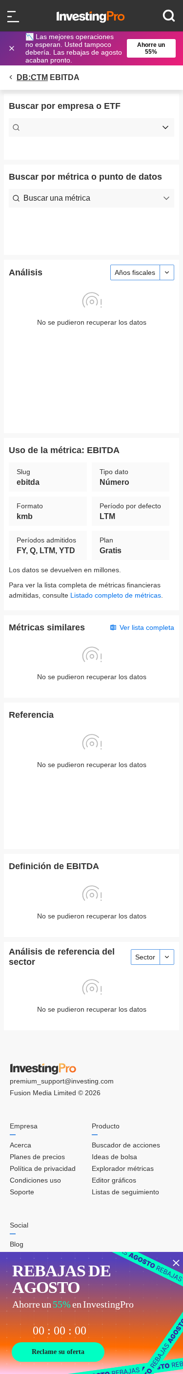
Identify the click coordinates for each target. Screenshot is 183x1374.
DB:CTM (32, 77)
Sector (145, 957)
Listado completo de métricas (115, 595)
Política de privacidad (43, 1168)
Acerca (20, 1145)
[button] (97, 48)
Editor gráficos (114, 1180)
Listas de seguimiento (125, 1192)
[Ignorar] (13, 48)
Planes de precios (37, 1157)
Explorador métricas (123, 1168)
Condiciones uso (35, 1180)
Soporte (22, 1192)
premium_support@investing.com (62, 1081)
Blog (16, 1244)
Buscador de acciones (126, 1145)
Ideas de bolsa (114, 1157)
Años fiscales (135, 272)
